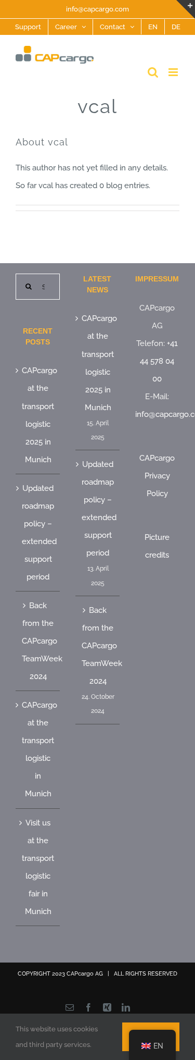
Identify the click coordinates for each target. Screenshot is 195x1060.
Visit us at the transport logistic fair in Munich (38, 867)
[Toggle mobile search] (153, 72)
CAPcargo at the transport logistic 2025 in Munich (38, 415)
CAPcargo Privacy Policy (157, 475)
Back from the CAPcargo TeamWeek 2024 (38, 641)
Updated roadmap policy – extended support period (38, 533)
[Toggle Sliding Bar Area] (185, 9)
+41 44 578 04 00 (159, 361)
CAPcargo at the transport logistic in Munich (38, 749)
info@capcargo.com (97, 9)
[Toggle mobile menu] (173, 72)
